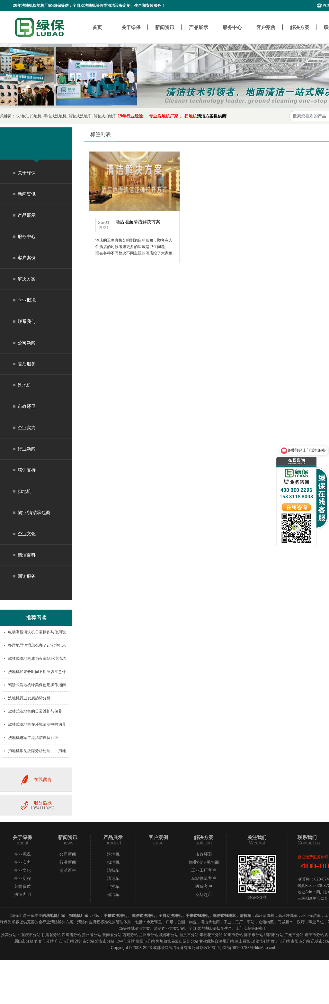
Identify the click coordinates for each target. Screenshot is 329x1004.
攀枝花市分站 (211, 935)
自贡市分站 (189, 935)
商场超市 (203, 894)
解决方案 (299, 27)
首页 (97, 27)
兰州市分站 (148, 935)
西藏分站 (130, 935)
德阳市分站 (253, 935)
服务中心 (232, 27)
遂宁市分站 (314, 935)
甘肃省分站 (51, 935)
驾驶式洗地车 (80, 116)
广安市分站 (64, 941)
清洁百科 (27, 554)
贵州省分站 (91, 935)
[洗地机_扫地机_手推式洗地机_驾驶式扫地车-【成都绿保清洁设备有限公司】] (39, 27)
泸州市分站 (233, 935)
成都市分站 (168, 935)
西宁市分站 (280, 941)
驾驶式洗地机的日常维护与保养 (35, 711)
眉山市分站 (23, 941)
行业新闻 (27, 448)
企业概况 (27, 300)
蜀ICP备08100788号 (235, 947)
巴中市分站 (125, 941)
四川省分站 (71, 935)
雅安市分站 (104, 941)
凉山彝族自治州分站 (252, 941)
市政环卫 (27, 406)
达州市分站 (84, 941)
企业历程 (22, 878)
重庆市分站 (30, 935)
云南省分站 (111, 935)
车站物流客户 (203, 878)
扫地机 (35, 116)
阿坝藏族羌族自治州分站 (177, 941)
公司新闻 (27, 342)
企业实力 (27, 427)
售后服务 (27, 363)
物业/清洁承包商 (34, 512)
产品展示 (198, 27)
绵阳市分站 (273, 935)
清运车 (113, 878)
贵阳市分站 (300, 941)
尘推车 (113, 886)
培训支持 (27, 470)
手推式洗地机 (55, 116)
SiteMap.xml (264, 947)
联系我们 (27, 321)
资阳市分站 (145, 941)
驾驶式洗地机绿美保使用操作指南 (37, 685)
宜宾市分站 (44, 941)
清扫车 (113, 870)
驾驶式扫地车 (105, 116)
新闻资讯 (164, 27)
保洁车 (113, 894)
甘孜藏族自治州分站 (216, 941)
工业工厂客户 (203, 870)
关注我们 (257, 837)
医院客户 (203, 886)
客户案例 (266, 27)
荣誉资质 (22, 886)
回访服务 (27, 576)
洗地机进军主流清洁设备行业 (33, 737)
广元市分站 (294, 935)
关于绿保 (131, 27)
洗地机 (22, 116)
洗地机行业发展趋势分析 (29, 698)
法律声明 (22, 894)
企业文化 (27, 533)
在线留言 (43, 779)
